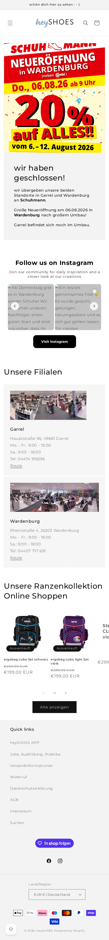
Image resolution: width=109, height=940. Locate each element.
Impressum (21, 811)
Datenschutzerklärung (31, 788)
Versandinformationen (31, 765)
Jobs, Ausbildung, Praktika (35, 754)
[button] (10, 23)
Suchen (17, 822)
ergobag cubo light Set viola (70, 661)
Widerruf (18, 777)
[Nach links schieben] (43, 693)
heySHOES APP (24, 742)
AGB (14, 799)
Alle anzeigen (54, 707)
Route (16, 465)
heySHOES (45, 930)
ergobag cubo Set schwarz (26, 659)
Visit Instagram (54, 341)
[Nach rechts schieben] (65, 693)
